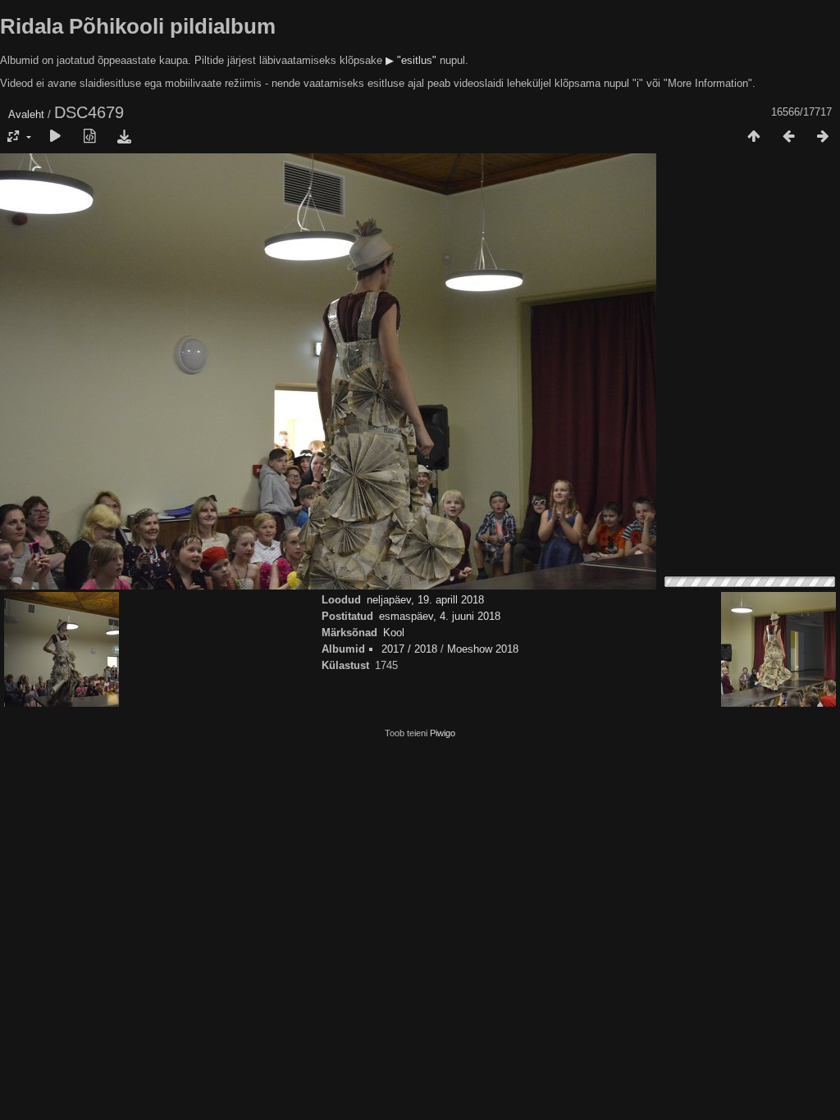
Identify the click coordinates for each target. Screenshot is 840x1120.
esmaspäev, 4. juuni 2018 (439, 616)
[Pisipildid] (754, 137)
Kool (393, 632)
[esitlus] (55, 137)
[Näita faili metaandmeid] (89, 137)
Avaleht (26, 114)
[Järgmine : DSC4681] (823, 137)
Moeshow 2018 (482, 649)
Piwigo (442, 733)
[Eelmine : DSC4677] (788, 137)
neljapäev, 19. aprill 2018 (425, 600)
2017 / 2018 (409, 649)
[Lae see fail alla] (124, 137)
